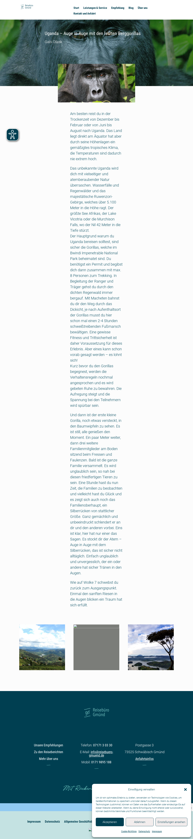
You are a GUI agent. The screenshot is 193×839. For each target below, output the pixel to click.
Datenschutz (144, 831)
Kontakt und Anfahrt (85, 13)
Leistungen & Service (95, 8)
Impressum (157, 831)
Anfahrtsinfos (144, 759)
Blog (131, 8)
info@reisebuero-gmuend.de (101, 753)
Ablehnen (139, 822)
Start (76, 8)
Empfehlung (117, 8)
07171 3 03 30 (102, 745)
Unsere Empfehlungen (48, 745)
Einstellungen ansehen (171, 822)
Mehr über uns (48, 759)
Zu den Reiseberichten (48, 752)
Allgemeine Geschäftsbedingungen (85, 821)
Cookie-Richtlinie (129, 831)
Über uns (143, 8)
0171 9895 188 (101, 762)
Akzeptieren (110, 822)
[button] (185, 789)
